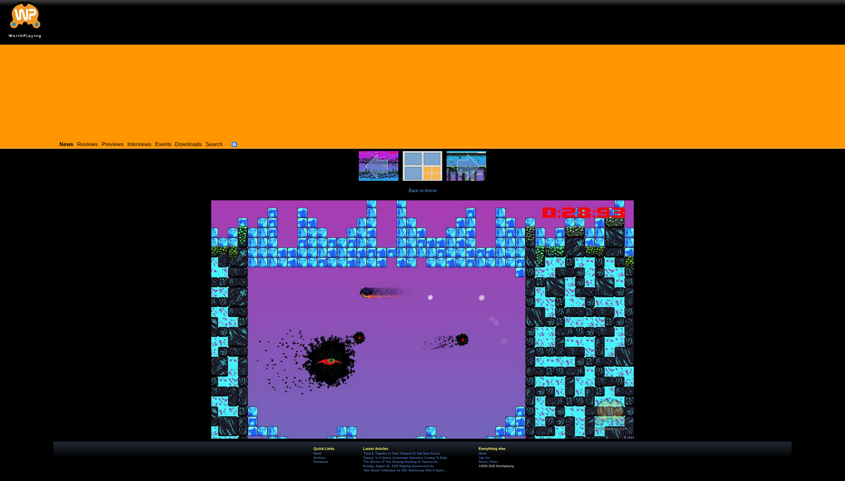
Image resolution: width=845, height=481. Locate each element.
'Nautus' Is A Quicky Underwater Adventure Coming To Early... (406, 458)
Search (214, 144)
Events (163, 144)
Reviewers (321, 461)
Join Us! (484, 458)
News (317, 453)
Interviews (139, 144)
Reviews (87, 144)
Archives (319, 458)
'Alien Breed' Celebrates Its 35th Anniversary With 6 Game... (405, 470)
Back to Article (423, 190)
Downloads (188, 144)
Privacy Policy (488, 461)
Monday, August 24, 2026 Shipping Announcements (398, 466)
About (483, 453)
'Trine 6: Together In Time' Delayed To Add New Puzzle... (403, 453)
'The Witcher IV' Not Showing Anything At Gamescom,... (402, 461)
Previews (112, 144)
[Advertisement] (422, 91)
